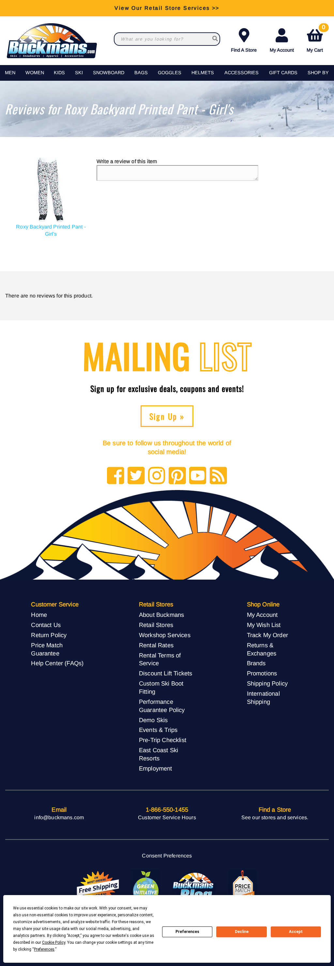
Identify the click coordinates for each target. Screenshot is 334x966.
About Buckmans (161, 614)
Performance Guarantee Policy (162, 705)
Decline (242, 931)
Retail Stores (156, 624)
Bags (141, 72)
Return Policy (49, 635)
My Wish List (264, 624)
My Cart (316, 39)
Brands (256, 663)
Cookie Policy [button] (53, 942)
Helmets (202, 72)
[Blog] (218, 476)
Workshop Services (164, 635)
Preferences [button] (44, 949)
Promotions (262, 673)
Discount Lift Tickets (165, 673)
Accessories (241, 72)
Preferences (187, 931)
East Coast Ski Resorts (158, 754)
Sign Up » (167, 416)
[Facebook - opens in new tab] (115, 476)
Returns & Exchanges (261, 649)
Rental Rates (156, 645)
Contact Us (46, 624)
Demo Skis (153, 720)
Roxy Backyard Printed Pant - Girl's (50, 230)
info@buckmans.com (59, 817)
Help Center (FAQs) (57, 663)
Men (10, 72)
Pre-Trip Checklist (162, 740)
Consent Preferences (167, 855)
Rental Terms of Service (160, 659)
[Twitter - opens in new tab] (136, 476)
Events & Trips (158, 729)
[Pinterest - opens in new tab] (177, 476)
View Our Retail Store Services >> (166, 8)
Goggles (169, 72)
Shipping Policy (267, 683)
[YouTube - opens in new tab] (197, 476)
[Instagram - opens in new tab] (156, 476)
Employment (155, 768)
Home (39, 614)
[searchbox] (214, 39)
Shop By (318, 72)
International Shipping (263, 697)
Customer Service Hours (167, 817)
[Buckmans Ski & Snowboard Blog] (194, 888)
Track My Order (267, 635)
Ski (79, 72)
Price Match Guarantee (47, 649)
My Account (282, 50)
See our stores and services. (274, 817)
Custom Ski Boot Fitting (161, 687)
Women (34, 72)
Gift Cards (283, 72)
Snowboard (108, 72)
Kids (59, 72)
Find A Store (244, 50)
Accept (296, 931)
